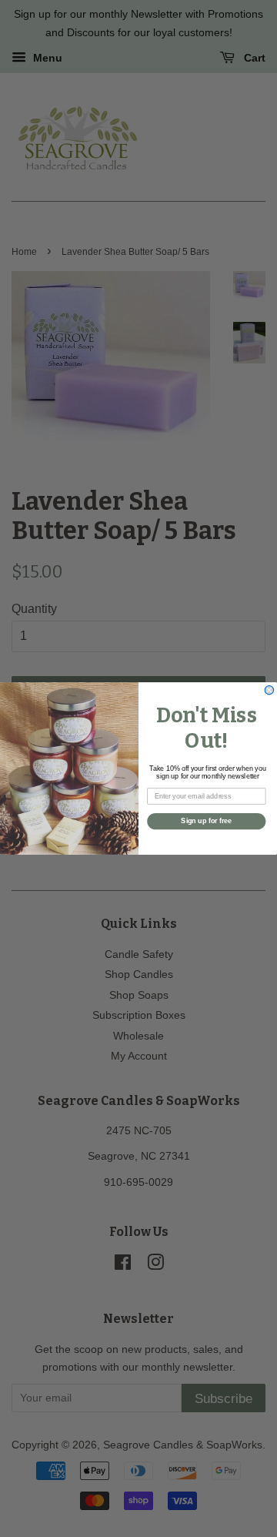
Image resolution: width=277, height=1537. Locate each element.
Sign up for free (206, 821)
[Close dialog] (269, 690)
